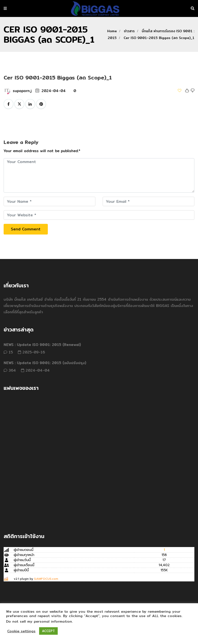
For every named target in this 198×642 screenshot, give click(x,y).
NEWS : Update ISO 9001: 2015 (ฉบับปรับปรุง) (45, 363)
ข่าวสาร (129, 31)
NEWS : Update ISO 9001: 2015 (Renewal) (42, 344)
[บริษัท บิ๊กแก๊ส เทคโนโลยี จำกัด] (95, 9)
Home (112, 31)
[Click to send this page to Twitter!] (19, 104)
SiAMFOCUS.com (46, 579)
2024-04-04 (54, 91)
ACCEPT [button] (48, 630)
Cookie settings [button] (21, 631)
